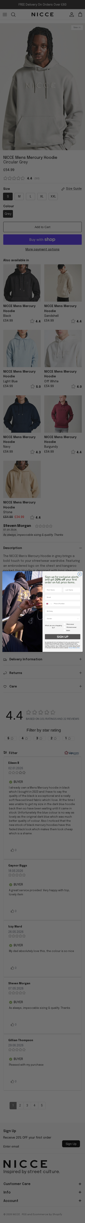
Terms (78, 647)
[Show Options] (77, 618)
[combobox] (49, 603)
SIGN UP (62, 637)
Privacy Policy (72, 647)
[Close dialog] (80, 574)
